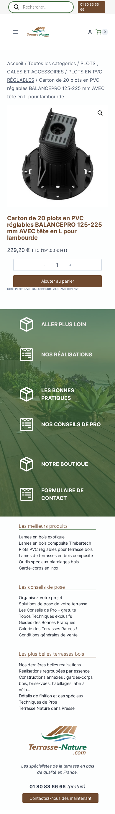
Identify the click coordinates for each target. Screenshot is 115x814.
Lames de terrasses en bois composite (56, 555)
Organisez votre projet (40, 597)
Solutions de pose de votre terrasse (53, 603)
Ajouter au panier (57, 281)
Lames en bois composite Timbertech (55, 543)
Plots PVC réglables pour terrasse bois (56, 549)
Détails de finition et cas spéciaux (51, 695)
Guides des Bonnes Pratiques (47, 622)
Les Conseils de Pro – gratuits (47, 609)
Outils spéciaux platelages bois (49, 561)
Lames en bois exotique (42, 536)
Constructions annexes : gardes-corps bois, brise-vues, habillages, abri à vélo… (56, 683)
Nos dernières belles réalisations (50, 664)
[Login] (90, 32)
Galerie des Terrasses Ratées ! (48, 628)
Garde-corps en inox (38, 567)
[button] (100, 113)
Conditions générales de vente (48, 634)
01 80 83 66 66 (89, 7)
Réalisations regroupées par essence (54, 670)
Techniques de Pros (38, 701)
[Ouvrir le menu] (15, 31)
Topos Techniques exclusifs (45, 616)
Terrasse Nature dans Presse (47, 708)
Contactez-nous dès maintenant (60, 798)
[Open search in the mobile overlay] (41, 7)
